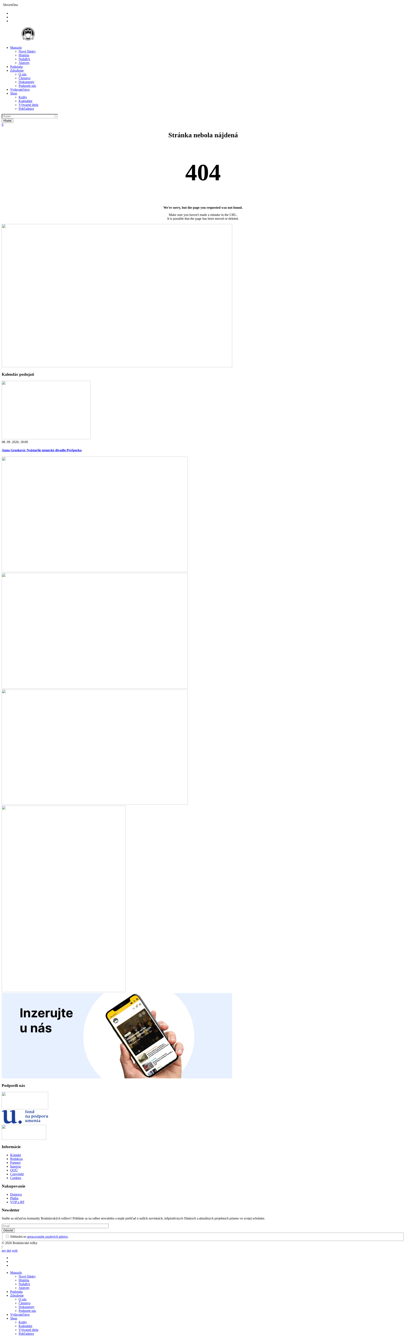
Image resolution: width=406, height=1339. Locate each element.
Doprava (16, 1194)
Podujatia (16, 66)
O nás (22, 74)
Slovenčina (10, 5)
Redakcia (16, 1159)
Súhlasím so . (39, 1236)
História (24, 55)
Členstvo (24, 78)
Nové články (27, 51)
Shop (13, 93)
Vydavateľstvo (20, 89)
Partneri (15, 1162)
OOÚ (14, 1170)
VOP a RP (17, 1202)
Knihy (23, 97)
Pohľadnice (26, 108)
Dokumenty (26, 82)
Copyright (17, 1174)
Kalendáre (25, 101)
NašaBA (24, 59)
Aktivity (24, 63)
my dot (6, 1250)
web (15, 1250)
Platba (14, 1198)
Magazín (16, 47)
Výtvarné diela (28, 105)
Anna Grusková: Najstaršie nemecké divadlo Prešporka (42, 450)
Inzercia (15, 1166)
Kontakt (15, 1155)
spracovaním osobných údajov (47, 1236)
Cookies (15, 1178)
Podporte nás (27, 86)
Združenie (17, 70)
